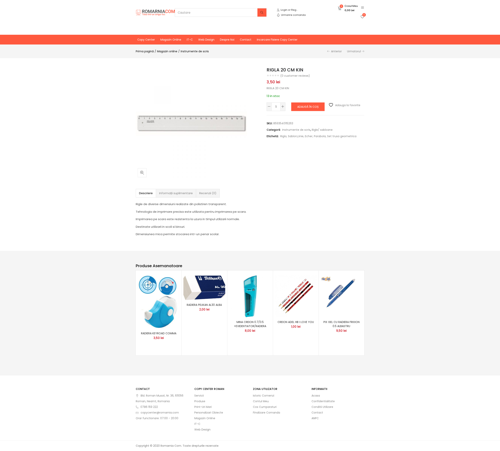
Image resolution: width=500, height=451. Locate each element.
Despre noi (227, 40)
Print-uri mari (203, 407)
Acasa (316, 396)
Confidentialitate (323, 401)
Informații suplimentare (176, 193)
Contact (245, 40)
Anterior (336, 51)
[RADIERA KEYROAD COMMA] (158, 301)
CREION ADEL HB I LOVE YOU (296, 322)
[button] (348, 8)
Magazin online (170, 40)
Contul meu (261, 401)
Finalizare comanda (266, 413)
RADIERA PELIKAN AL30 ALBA (204, 305)
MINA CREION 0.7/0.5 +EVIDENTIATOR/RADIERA (250, 324)
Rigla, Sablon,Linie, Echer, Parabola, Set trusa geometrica (318, 136)
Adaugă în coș (308, 107)
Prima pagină (145, 51)
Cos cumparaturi (265, 407)
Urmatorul (354, 51)
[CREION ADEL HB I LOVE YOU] (296, 296)
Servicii (199, 396)
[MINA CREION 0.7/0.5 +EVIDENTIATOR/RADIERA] (250, 296)
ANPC (315, 418)
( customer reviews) (295, 75)
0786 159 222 (149, 407)
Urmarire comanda (293, 15)
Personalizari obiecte (208, 413)
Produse (199, 401)
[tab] (146, 193)
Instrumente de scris (195, 51)
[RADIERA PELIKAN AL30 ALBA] (204, 287)
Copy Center (146, 40)
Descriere (146, 193)
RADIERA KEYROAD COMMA (158, 333)
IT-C (190, 40)
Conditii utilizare (322, 407)
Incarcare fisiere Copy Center (277, 40)
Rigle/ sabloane (322, 130)
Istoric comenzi (263, 396)
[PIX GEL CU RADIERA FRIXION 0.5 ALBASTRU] (341, 296)
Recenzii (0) (207, 193)
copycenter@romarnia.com (160, 413)
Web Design (206, 40)
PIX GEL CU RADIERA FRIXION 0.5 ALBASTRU (341, 324)
